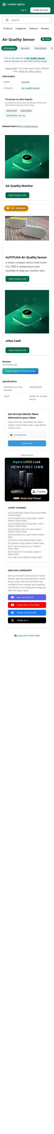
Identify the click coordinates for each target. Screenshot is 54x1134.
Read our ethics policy (30, 71)
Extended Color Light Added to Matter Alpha (26, 535)
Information (9, 48)
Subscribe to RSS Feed (28, 635)
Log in (24, 10)
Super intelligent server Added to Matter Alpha (24, 547)
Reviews (45, 28)
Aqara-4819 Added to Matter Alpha (27, 557)
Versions (25, 48)
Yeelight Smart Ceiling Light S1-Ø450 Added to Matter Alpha (26, 519)
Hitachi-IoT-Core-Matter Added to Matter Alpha (24, 553)
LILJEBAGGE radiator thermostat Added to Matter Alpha (27, 514)
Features (33, 28)
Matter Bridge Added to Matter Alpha (28, 543)
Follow (47, 39)
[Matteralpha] (14, 4)
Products (8, 28)
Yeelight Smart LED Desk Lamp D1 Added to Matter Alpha (25, 530)
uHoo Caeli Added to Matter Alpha (27, 540)
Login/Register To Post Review (20, 371)
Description (40, 48)
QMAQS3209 (26, 110)
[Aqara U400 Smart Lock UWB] (27, 479)
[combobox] (27, 20)
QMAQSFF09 (11, 110)
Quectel (25, 82)
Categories (20, 28)
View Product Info (17, 195)
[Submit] (8, 20)
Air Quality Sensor (35, 58)
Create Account (40, 10)
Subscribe (27, 443)
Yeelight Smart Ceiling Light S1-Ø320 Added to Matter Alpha (26, 525)
